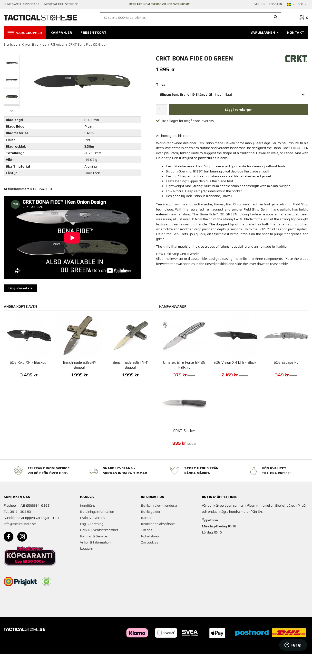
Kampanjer (61, 32)
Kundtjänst (88, 505)
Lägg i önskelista (20, 288)
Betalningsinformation (97, 511)
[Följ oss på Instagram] (22, 537)
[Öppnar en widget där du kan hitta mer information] (293, 645)
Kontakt (295, 32)
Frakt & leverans (92, 517)
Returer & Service (93, 536)
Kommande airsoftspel (158, 523)
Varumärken (263, 32)
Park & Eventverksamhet (99, 530)
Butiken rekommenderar (159, 505)
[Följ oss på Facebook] (8, 537)
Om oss (146, 530)
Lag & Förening (91, 523)
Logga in (275, 4)
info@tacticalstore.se (20, 523)
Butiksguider (150, 511)
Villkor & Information (95, 542)
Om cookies (149, 542)
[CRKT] (296, 58)
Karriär (146, 517)
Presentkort (93, 32)
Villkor (259, 4)
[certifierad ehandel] (46, 581)
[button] (275, 17)
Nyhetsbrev (150, 536)
